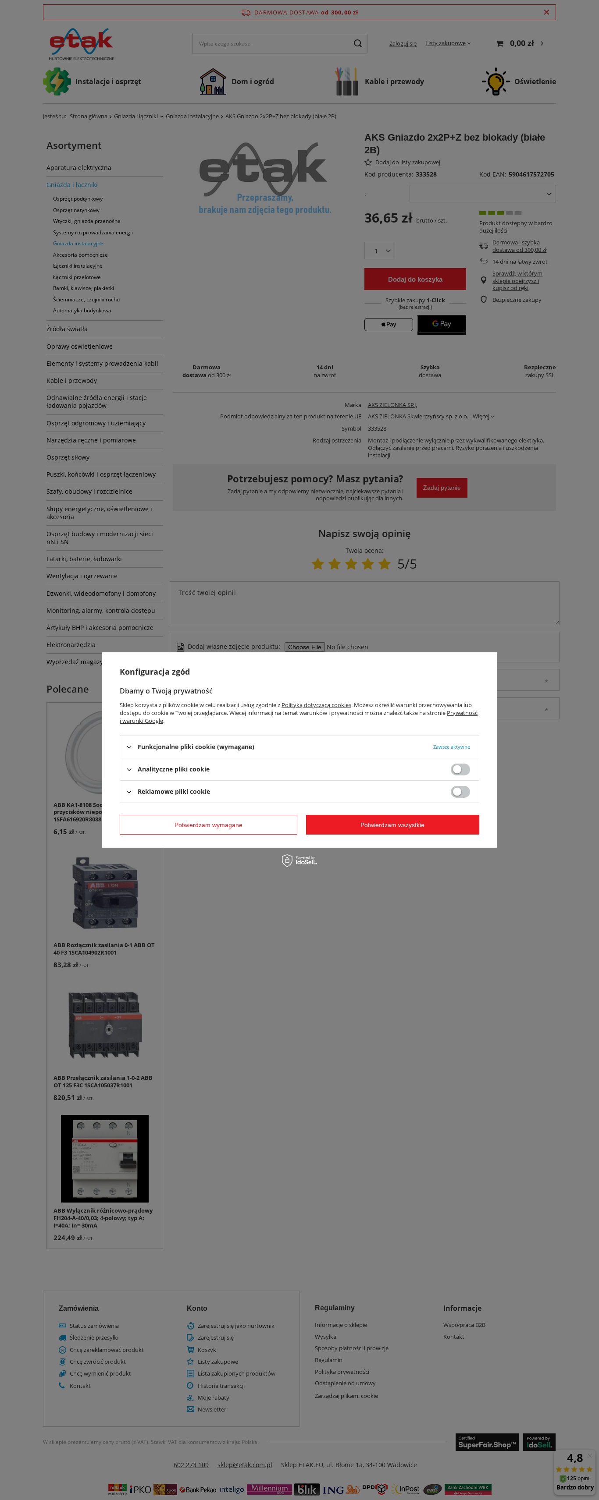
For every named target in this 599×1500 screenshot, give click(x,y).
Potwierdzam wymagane (208, 824)
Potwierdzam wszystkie (392, 824)
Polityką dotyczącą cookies (316, 705)
